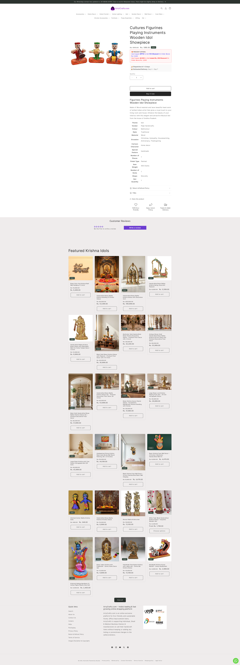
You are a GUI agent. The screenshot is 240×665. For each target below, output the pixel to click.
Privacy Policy (73, 631)
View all (120, 600)
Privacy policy (106, 660)
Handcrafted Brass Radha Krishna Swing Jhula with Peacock (157, 285)
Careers (71, 621)
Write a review (135, 228)
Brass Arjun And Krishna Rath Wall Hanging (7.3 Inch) (79, 284)
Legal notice (158, 660)
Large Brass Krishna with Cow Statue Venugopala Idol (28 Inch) (79, 463)
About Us (71, 614)
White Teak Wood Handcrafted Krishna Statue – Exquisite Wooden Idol (158, 519)
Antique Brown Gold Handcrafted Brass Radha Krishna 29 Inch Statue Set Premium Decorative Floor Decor (157, 337)
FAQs (70, 624)
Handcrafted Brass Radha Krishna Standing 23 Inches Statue (105, 297)
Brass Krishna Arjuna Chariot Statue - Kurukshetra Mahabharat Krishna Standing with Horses (132, 403)
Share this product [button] (138, 199)
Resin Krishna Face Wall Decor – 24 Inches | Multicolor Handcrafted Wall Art (159, 455)
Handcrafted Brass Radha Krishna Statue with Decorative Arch (133, 297)
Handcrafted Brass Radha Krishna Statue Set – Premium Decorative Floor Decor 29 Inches (106, 395)
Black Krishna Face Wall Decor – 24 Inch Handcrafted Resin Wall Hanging (133, 475)
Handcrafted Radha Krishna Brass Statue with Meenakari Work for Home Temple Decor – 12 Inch (80, 347)
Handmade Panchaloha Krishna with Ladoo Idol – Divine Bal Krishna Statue (132, 566)
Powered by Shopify (94, 660)
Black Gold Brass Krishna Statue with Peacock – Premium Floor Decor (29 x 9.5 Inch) (107, 356)
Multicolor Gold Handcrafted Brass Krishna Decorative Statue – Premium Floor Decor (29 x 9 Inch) (132, 336)
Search (70, 611)
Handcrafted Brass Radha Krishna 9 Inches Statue (105, 518)
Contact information (126, 660)
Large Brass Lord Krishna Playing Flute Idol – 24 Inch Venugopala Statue (157, 394)
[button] (81, 14)
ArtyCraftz (86, 660)
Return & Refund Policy (76, 634)
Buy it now (150, 94)
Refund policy (115, 660)
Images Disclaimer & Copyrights (79, 641)
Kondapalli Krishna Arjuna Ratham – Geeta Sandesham (158, 565)
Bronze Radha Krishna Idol (131, 519)
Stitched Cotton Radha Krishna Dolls (80, 518)
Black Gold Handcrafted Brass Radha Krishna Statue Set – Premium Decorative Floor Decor (79, 415)
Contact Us (72, 617)
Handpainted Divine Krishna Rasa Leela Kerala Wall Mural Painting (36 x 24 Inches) (106, 455)
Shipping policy (149, 660)
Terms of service (138, 660)
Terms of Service (74, 637)
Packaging (71, 627)
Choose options (159, 531)
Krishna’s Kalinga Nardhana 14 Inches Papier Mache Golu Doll (80, 584)
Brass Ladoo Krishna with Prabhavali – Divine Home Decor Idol (107, 566)
